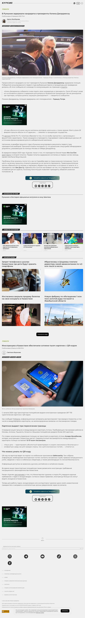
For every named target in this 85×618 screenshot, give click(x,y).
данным (7, 136)
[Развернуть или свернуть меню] (82, 3)
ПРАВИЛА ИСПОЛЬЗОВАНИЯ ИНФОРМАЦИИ (14, 587)
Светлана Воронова (14, 352)
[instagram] (10, 556)
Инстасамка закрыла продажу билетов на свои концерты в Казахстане (21, 297)
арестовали (6, 155)
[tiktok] (59, 556)
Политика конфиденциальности (12, 574)
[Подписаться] (82, 548)
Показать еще (43, 334)
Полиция (13, 357)
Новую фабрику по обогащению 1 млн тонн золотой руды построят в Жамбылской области (63, 298)
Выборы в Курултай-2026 (10, 594)
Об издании (7, 570)
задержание (6, 26)
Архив (5, 577)
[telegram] (26, 556)
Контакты (6, 584)
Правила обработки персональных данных (15, 580)
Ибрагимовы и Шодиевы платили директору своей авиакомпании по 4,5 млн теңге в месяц (63, 264)
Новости (5, 9)
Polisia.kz (16, 419)
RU (78, 3)
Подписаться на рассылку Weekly (12, 546)
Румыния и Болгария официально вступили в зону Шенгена (26, 197)
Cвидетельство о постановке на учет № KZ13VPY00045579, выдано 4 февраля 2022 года (21, 605)
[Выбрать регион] (74, 3)
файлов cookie (40, 612)
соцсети (64, 87)
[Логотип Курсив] (7, 3)
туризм (19, 357)
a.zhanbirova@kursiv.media (14, 22)
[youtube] (42, 556)
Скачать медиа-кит (9, 591)
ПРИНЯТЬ (65, 611)
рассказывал (20, 475)
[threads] (75, 556)
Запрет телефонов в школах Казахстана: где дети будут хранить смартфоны (19, 264)
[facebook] (10, 563)
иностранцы (6, 357)
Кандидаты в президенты (17, 26)
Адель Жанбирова (13, 19)
